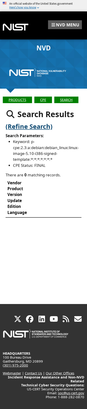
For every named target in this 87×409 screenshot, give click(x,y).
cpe (43, 100)
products (17, 100)
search (66, 100)
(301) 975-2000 (15, 365)
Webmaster (12, 373)
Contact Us (33, 373)
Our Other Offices (60, 373)
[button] (65, 24)
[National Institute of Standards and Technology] (36, 336)
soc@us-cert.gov (71, 393)
